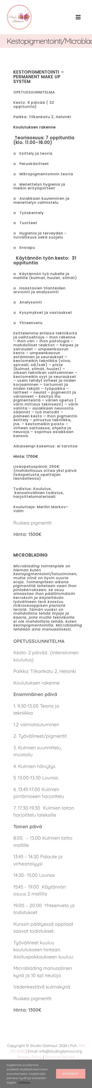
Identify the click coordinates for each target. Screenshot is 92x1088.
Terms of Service (60, 1057)
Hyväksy (71, 1073)
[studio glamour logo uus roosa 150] (19, 7)
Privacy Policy (29, 1057)
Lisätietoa (23, 1082)
